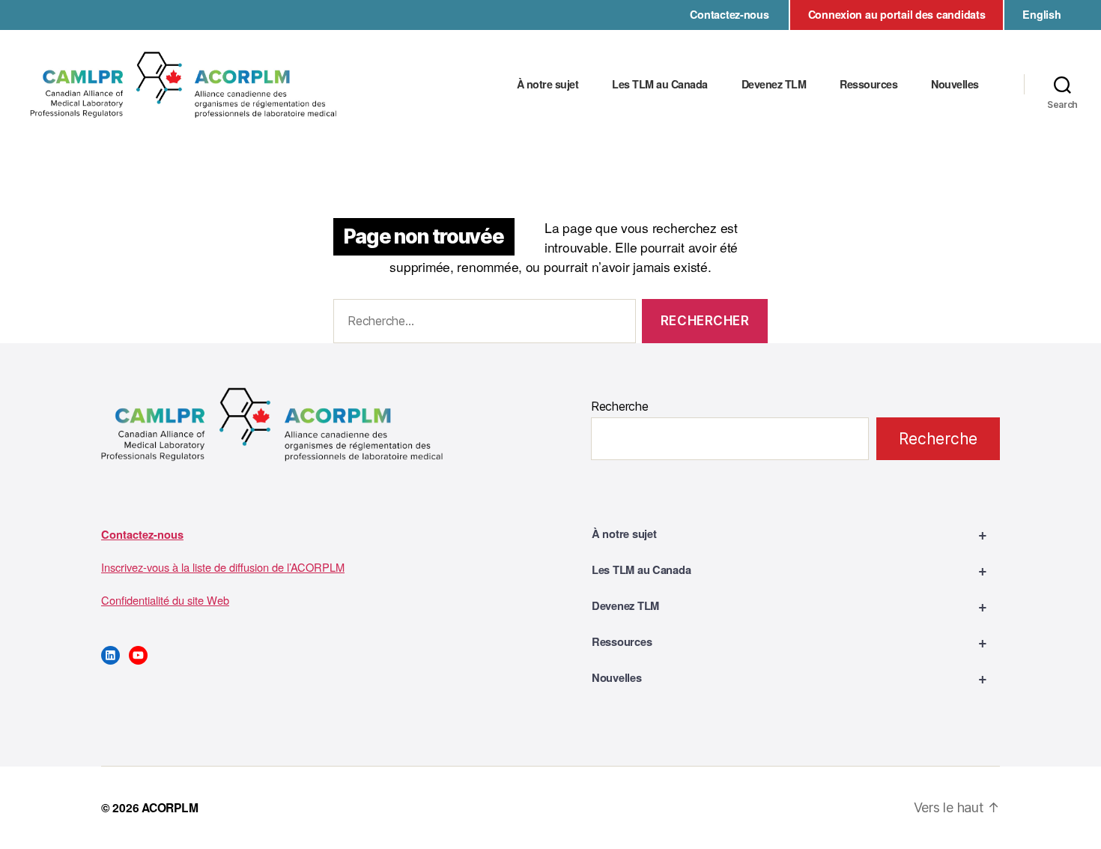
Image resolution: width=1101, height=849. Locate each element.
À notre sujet (548, 84)
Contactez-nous (729, 14)
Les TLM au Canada (660, 84)
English (1041, 14)
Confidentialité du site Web (165, 600)
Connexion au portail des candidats (897, 14)
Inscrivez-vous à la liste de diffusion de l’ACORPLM (223, 567)
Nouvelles (955, 84)
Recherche (620, 406)
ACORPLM (170, 807)
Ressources (868, 84)
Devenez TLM (774, 84)
